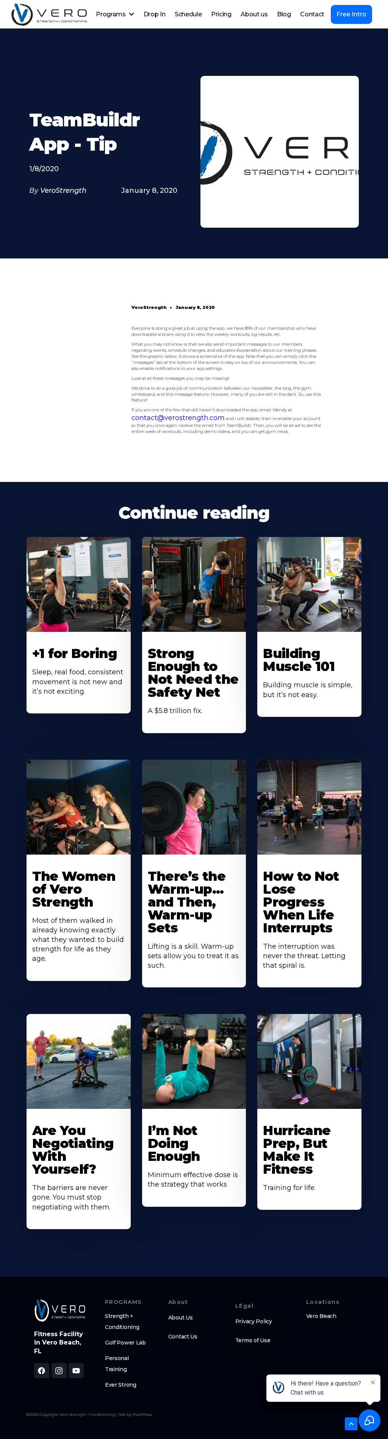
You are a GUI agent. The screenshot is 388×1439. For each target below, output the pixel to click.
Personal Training (117, 1364)
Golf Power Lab (125, 1342)
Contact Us (182, 1336)
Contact (312, 14)
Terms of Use (253, 1340)
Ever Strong (120, 1384)
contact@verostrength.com (178, 418)
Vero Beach (321, 1316)
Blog (284, 14)
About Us (180, 1317)
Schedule (188, 14)
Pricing (221, 14)
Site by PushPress (135, 1414)
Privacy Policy (253, 1321)
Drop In (155, 14)
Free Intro (351, 14)
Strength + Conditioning (122, 1321)
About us (254, 14)
